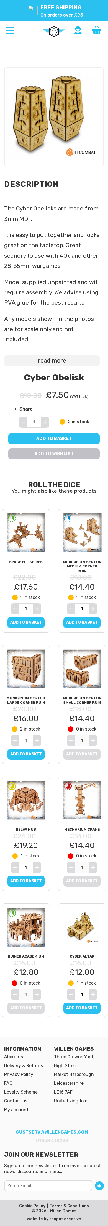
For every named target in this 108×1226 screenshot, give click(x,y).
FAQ (8, 1083)
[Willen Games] (54, 31)
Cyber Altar (82, 956)
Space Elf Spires (26, 562)
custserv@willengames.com (52, 1132)
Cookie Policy (32, 1206)
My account (16, 1109)
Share (26, 409)
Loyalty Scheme (21, 1092)
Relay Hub (26, 829)
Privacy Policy (18, 1074)
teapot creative (65, 1219)
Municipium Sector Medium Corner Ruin (82, 566)
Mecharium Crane (82, 829)
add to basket (26, 622)
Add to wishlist (54, 453)
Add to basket (54, 438)
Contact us (15, 1101)
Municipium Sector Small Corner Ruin (82, 700)
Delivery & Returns (23, 1065)
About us (13, 1056)
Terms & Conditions (69, 1206)
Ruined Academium (26, 956)
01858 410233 (52, 1140)
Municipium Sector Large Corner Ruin (26, 700)
